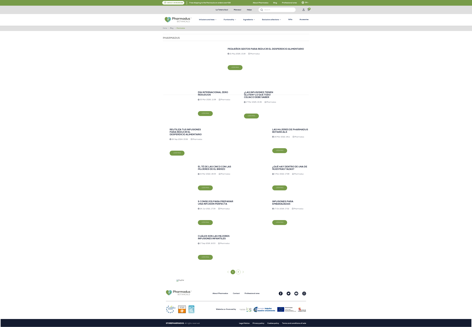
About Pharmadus (260, 3)
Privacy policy (258, 323)
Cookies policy (273, 323)
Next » (242, 272)
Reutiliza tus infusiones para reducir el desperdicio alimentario (186, 132)
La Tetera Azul (222, 10)
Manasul (237, 10)
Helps (249, 10)
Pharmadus (255, 54)
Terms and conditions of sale (294, 323)
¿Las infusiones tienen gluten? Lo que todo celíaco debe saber (258, 95)
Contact (236, 293)
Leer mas (235, 67)
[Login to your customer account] (303, 10)
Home (165, 28)
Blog (275, 3)
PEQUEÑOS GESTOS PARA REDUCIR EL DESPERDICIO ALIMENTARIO (266, 49)
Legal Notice (244, 323)
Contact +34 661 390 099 (175, 3)
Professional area (289, 3)
